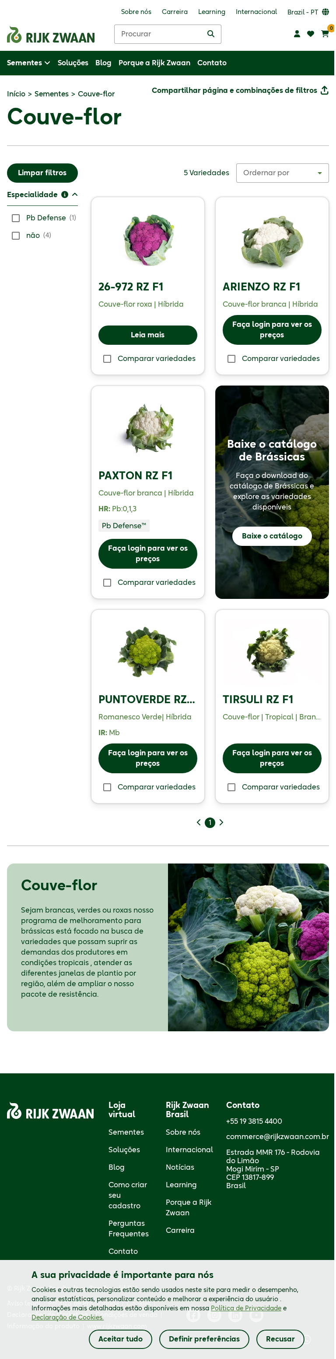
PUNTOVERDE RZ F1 (149, 700)
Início (16, 94)
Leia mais (147, 335)
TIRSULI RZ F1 (258, 700)
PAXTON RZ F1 (135, 476)
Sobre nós (183, 1132)
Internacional (189, 1150)
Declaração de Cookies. (68, 1318)
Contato (123, 1251)
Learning (181, 1185)
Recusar (280, 1339)
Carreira (180, 1230)
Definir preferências (204, 1339)
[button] (42, 198)
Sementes (52, 94)
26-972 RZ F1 (130, 287)
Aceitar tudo (120, 1339)
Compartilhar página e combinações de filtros (234, 90)
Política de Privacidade (246, 1309)
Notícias (180, 1167)
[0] (325, 34)
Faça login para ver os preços (272, 330)
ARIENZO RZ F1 (261, 287)
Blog (116, 1167)
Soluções (124, 1150)
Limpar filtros (42, 173)
